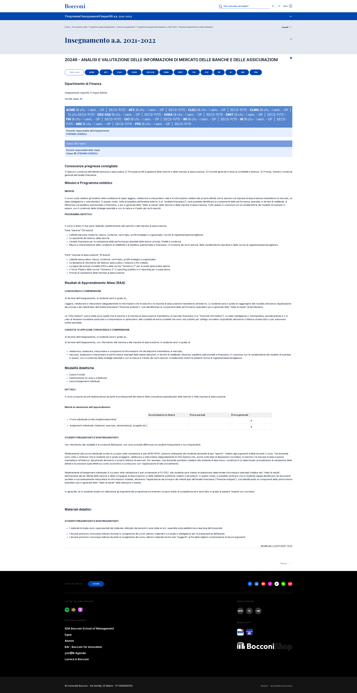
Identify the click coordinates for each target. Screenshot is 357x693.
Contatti (285, 27)
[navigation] (178, 16)
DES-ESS (150, 72)
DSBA (166, 72)
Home (67, 27)
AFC (106, 72)
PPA (255, 72)
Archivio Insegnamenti (126, 27)
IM (219, 72)
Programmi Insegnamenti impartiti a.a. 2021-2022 (157, 27)
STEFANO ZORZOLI (76, 134)
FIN (193, 72)
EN (273, 6)
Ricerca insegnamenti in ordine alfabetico (196, 27)
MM (242, 72)
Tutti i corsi (74, 72)
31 (81, 98)
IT (279, 6)
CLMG (134, 72)
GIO (206, 72)
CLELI (119, 72)
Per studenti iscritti (79, 27)
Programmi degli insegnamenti (101, 27)
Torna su (283, 563)
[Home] (75, 6)
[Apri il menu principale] (290, 6)
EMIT (180, 72)
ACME (91, 72)
